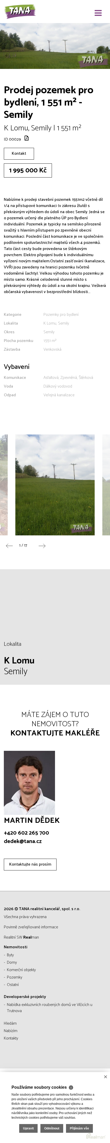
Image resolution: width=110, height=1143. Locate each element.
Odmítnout (51, 1128)
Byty (10, 955)
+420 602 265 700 (26, 833)
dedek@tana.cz (23, 841)
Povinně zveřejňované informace (31, 927)
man (31, 937)
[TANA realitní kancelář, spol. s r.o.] (29, 11)
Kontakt (19, 153)
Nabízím (10, 1030)
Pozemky (14, 977)
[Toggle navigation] (98, 13)
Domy (12, 962)
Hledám (10, 1023)
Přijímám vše (79, 1128)
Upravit (28, 1128)
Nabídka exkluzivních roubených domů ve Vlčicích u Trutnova (49, 1007)
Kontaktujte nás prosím (30, 864)
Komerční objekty (21, 970)
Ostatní (13, 984)
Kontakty (11, 1038)
